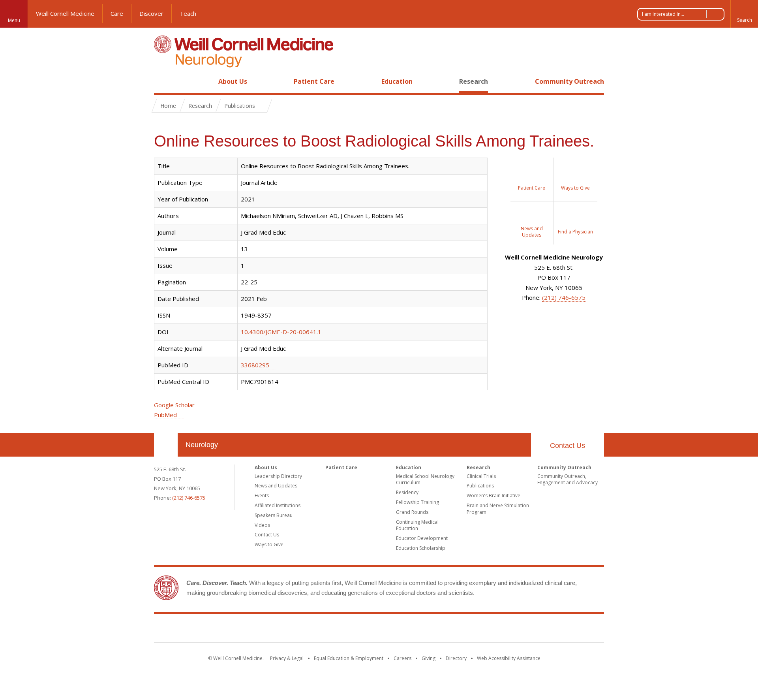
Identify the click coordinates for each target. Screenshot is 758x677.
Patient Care (314, 81)
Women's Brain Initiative (493, 495)
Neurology (202, 445)
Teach (188, 13)
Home (162, 81)
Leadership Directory (278, 476)
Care (117, 13)
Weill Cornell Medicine (65, 13)
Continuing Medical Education (417, 525)
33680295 (255, 365)
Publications (480, 485)
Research (473, 81)
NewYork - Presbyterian (445, 629)
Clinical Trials (481, 476)
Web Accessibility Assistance (508, 658)
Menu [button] (14, 20)
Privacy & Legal (287, 658)
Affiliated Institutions (277, 505)
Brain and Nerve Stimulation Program (498, 508)
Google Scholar (174, 405)
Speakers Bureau (274, 515)
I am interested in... (663, 14)
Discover (151, 13)
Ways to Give (269, 544)
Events (262, 495)
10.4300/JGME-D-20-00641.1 (281, 332)
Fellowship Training (417, 502)
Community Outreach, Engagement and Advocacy (567, 479)
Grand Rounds (412, 512)
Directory (456, 658)
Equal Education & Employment (348, 658)
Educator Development (422, 538)
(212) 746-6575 (563, 297)
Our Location (166, 445)
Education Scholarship (420, 548)
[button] (744, 14)
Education (397, 81)
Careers (402, 658)
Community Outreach (569, 81)
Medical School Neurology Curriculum (425, 479)
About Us (232, 81)
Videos (262, 525)
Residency (407, 492)
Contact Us (567, 445)
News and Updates (276, 485)
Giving (428, 658)
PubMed (165, 415)
